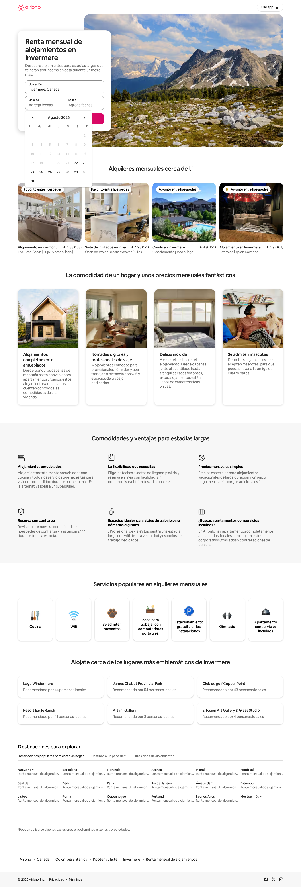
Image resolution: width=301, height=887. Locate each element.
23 (84, 163)
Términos (75, 879)
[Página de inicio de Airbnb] (29, 7)
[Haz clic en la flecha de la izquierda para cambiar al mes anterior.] (33, 117)
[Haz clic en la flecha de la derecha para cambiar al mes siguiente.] (84, 117)
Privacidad (56, 879)
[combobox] (64, 89)
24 (32, 172)
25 (41, 172)
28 (67, 172)
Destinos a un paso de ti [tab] (108, 756)
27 (58, 172)
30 (85, 172)
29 (76, 172)
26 (50, 172)
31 (32, 181)
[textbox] (45, 105)
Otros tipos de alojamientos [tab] (153, 756)
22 (76, 163)
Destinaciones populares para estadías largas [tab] (51, 756)
